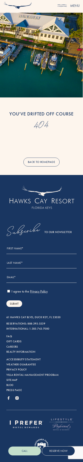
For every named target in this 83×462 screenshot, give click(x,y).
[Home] (17, 6)
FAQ (9, 336)
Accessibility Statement (23, 359)
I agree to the (29, 291)
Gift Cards (13, 341)
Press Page (14, 390)
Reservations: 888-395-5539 (25, 323)
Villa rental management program (32, 375)
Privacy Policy (16, 369)
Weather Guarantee (21, 364)
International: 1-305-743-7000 (27, 328)
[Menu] (62, 5)
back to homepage (41, 162)
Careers (12, 346)
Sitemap (11, 380)
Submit (14, 303)
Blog (10, 385)
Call (25, 450)
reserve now (58, 450)
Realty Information (20, 352)
